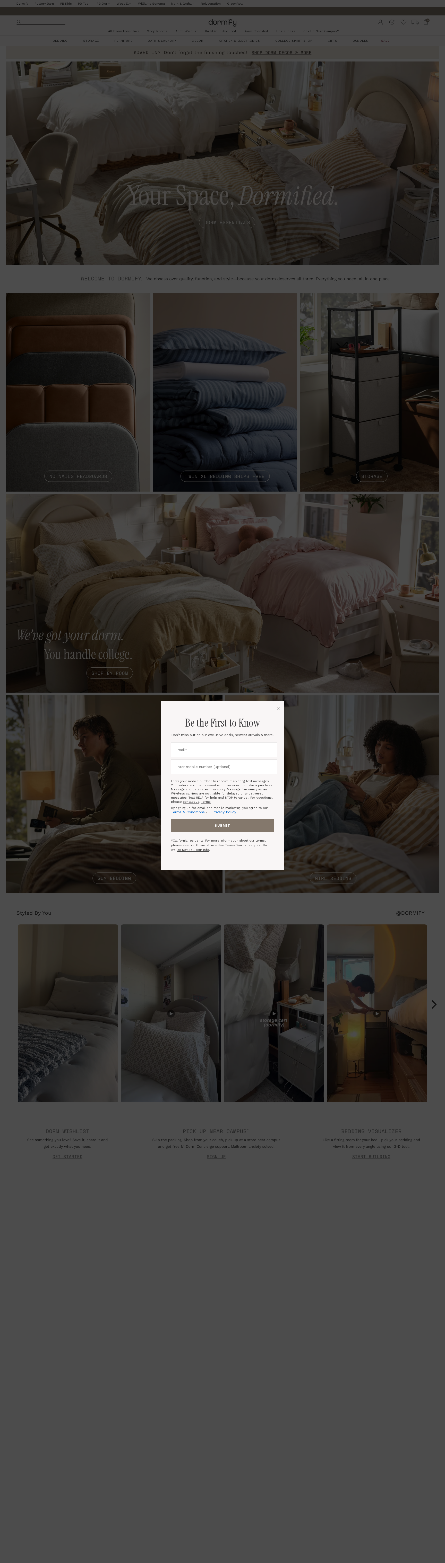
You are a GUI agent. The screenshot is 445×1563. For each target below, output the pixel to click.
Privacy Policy (224, 812)
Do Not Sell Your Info (193, 850)
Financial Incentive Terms (215, 845)
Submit (222, 825)
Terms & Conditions (188, 812)
